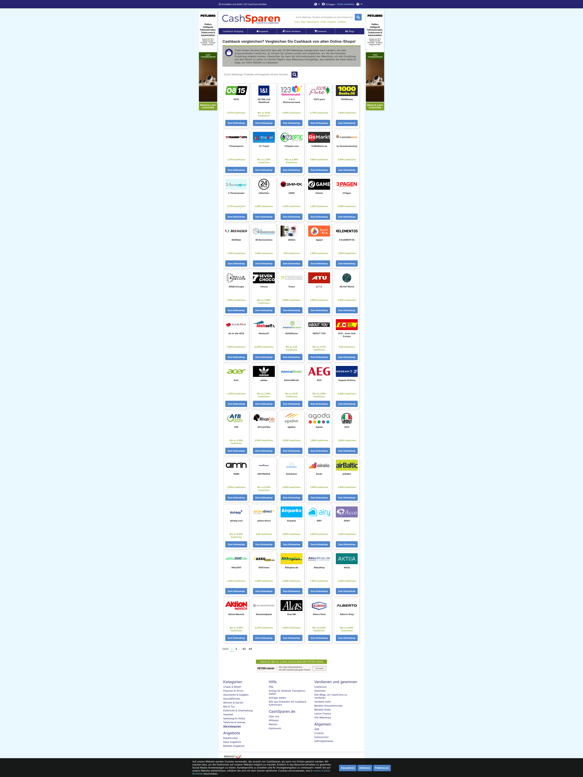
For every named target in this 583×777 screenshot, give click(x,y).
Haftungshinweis (323, 741)
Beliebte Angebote (233, 745)
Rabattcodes (230, 737)
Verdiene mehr (322, 701)
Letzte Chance (322, 713)
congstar (331, 22)
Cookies (319, 733)
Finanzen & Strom (233, 690)
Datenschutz (321, 737)
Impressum (275, 728)
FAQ (271, 686)
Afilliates (274, 720)
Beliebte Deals (322, 709)
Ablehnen (364, 768)
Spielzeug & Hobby (234, 718)
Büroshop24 (313, 22)
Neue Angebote (232, 741)
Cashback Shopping (233, 31)
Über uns (274, 716)
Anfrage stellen (277, 697)
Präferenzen (382, 768)
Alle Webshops (322, 717)
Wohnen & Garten (233, 702)
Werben (273, 724)
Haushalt (228, 714)
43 (250, 648)
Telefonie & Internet (234, 722)
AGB (316, 729)
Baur (303, 22)
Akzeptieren (348, 768)
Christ (323, 22)
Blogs (351, 31)
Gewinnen (320, 690)
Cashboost (320, 686)
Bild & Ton (229, 706)
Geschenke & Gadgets (236, 694)
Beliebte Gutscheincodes (328, 705)
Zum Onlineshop (236, 123)
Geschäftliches (231, 698)
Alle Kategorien (232, 726)
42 (244, 648)
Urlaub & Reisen (232, 686)
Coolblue (341, 22)
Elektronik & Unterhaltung (238, 710)
